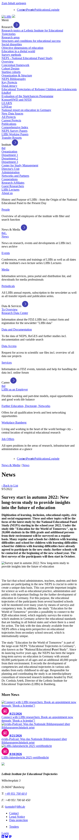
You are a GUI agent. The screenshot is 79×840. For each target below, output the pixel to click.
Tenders (14, 826)
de (58, 9)
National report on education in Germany (26, 110)
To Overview (10, 309)
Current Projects (11, 120)
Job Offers (8, 439)
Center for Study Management (20, 165)
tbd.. (4, 233)
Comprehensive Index (15, 127)
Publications (42, 9)
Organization (9, 151)
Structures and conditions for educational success (31, 40)
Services (7, 362)
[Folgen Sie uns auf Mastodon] (10, 836)
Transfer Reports (12, 137)
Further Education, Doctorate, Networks (26, 406)
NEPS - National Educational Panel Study (27, 58)
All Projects (9, 117)
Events (6, 253)
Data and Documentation (17, 329)
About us (7, 193)
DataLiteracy (9, 85)
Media (5, 269)
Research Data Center (15, 313)
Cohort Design (10, 68)
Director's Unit (10, 168)
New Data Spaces (12, 113)
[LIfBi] (6, 16)
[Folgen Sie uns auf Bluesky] (6, 836)
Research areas (11, 37)
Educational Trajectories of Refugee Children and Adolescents (39, 89)
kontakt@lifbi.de (15, 806)
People (30, 9)
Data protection (18, 820)
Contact (21, 9)
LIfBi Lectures (10, 189)
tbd (3, 148)
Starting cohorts (11, 72)
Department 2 (10, 158)
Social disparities (12, 44)
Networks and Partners (15, 175)
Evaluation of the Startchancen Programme (27, 96)
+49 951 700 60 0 (16, 793)
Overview (8, 61)
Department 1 (10, 155)
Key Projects (9, 82)
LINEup (7, 106)
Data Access (9, 346)
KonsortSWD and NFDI (16, 99)
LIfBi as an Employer (15, 389)
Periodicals (8, 286)
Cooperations (10, 179)
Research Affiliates (13, 182)
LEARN (7, 103)
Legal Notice (17, 816)
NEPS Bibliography (14, 79)
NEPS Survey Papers (14, 130)
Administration (11, 172)
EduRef (6, 92)
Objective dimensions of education (22, 47)
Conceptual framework (15, 65)
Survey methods (11, 54)
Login (53, 9)
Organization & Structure (17, 75)
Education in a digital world (18, 51)
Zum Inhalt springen (14, 3)
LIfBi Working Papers (15, 134)
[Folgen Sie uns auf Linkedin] (3, 836)
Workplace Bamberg (14, 422)
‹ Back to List (10, 485)
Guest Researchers (13, 186)
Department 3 (10, 162)
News (5, 236)
